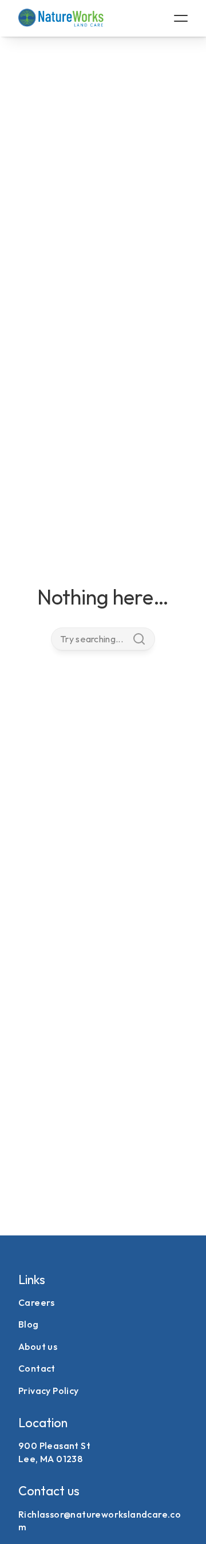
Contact (37, 1368)
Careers (36, 1302)
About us (37, 1346)
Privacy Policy (48, 1390)
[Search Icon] (103, 638)
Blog (28, 1324)
